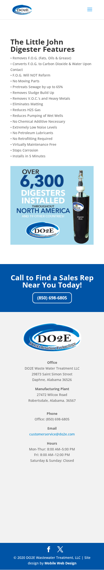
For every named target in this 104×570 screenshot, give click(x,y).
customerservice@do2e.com (52, 434)
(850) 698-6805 (52, 298)
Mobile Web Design (60, 563)
